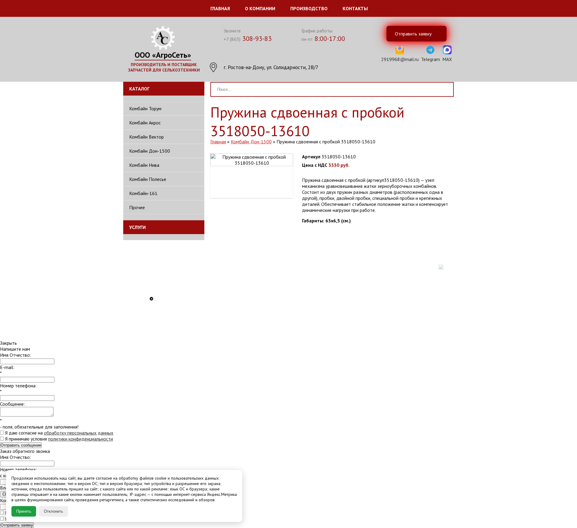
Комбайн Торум (145, 108)
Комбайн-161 (143, 193)
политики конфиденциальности (80, 439)
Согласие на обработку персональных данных (322, 305)
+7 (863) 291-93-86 (153, 268)
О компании (260, 8)
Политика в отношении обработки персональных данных (321, 291)
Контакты (355, 8)
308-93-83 (248, 38)
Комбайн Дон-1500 (149, 151)
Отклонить (53, 511)
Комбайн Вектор (146, 137)
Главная (220, 8)
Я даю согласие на (58, 433)
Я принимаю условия (58, 439)
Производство (309, 8)
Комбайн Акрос (145, 123)
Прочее (137, 207)
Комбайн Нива (144, 165)
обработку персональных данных (78, 433)
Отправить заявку (17, 525)
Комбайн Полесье (147, 179)
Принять (23, 511)
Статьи (308, 314)
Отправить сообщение (21, 445)
